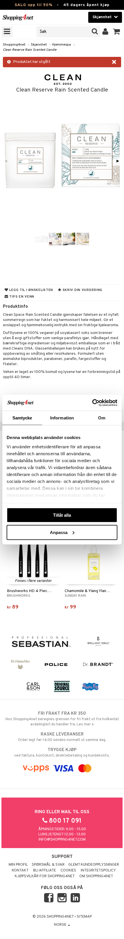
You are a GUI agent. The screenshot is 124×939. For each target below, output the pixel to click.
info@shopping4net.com (62, 839)
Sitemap (84, 916)
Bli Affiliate (44, 870)
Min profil (18, 865)
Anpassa (58, 532)
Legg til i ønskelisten (30, 290)
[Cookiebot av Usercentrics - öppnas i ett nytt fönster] (92, 402)
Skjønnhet (39, 44)
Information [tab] (62, 417)
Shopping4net (14, 44)
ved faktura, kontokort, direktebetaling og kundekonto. (62, 752)
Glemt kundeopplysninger (93, 865)
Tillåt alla (62, 515)
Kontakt (20, 870)
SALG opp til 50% (33, 5)
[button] (117, 31)
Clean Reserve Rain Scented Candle (30, 50)
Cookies (68, 870)
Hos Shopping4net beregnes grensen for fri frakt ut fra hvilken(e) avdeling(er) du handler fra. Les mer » (62, 719)
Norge (60, 925)
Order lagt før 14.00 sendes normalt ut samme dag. (62, 737)
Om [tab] (101, 417)
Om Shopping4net (96, 876)
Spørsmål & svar (48, 865)
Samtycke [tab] (22, 417)
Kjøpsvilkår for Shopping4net (45, 876)
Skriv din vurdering (81, 290)
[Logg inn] (105, 31)
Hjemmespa (61, 44)
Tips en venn (21, 296)
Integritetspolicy (98, 870)
